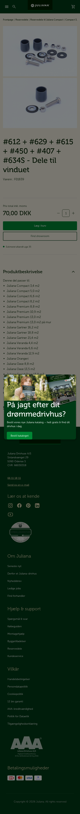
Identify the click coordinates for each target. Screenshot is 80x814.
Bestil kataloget (20, 435)
